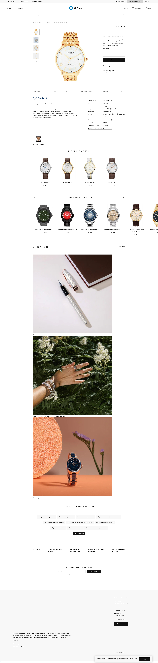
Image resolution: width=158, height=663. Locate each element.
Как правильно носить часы (40, 335)
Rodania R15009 (112, 182)
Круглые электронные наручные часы (96, 528)
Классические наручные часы (85, 517)
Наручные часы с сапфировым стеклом (108, 517)
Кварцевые (56, 22)
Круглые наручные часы (75, 528)
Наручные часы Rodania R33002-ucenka (137, 230)
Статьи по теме (42, 247)
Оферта (15, 640)
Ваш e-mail (106, 52)
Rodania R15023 (46, 182)
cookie (127, 658)
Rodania (39, 22)
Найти (150, 15)
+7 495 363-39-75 (24, 1)
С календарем (64, 22)
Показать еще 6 (79, 533)
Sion (44, 22)
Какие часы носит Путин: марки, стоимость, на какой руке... (49, 416)
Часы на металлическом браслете (54, 522)
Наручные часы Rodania (58, 528)
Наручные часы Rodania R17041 (67, 229)
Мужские (49, 22)
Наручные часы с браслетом (47, 517)
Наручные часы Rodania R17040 (113, 229)
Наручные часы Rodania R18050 (90, 229)
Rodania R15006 (90, 182)
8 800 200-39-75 (11, 1)
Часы (34, 22)
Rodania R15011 (67, 182)
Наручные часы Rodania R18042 (44, 229)
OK (145, 659)
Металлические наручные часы (104, 522)
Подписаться (93, 571)
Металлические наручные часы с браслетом (80, 522)
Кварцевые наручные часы (66, 517)
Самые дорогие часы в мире (40, 498)
